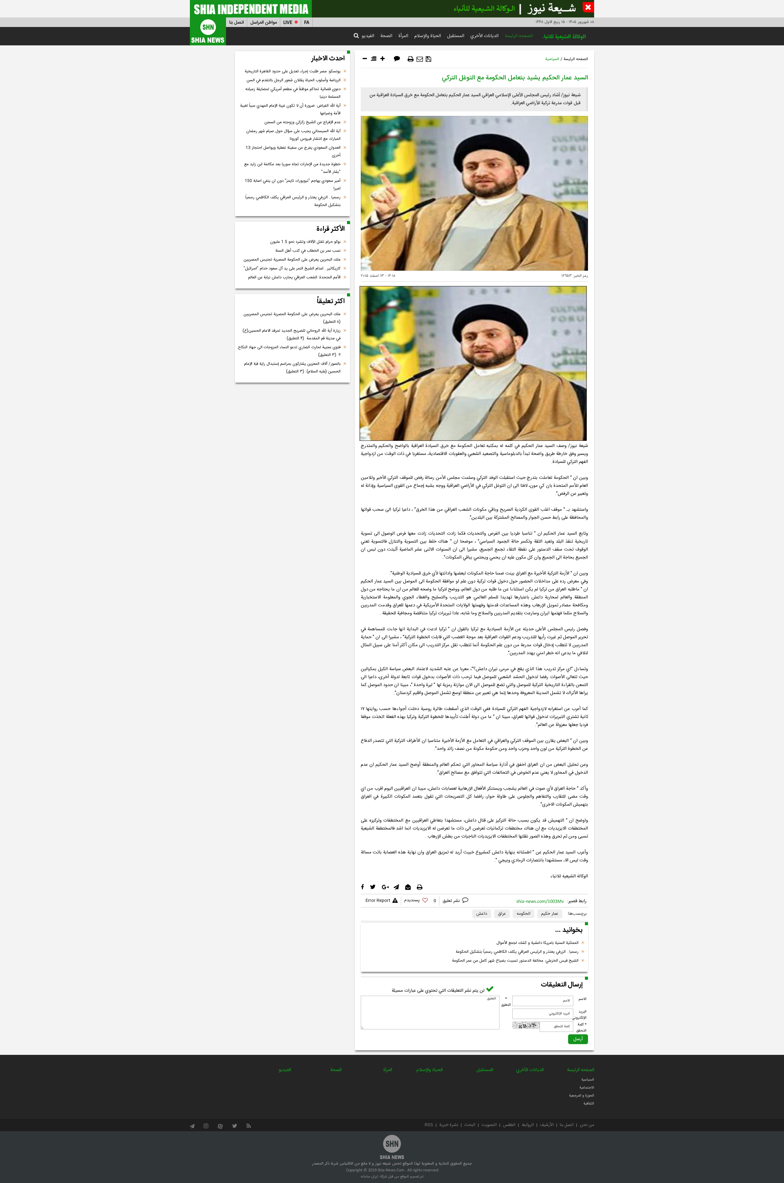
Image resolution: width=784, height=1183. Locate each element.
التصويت (489, 1125)
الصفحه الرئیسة (519, 36)
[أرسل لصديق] (420, 59)
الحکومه (523, 914)
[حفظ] (428, 59)
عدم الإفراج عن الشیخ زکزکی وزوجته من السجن (302, 122)
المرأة (403, 36)
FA (306, 22)
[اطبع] (411, 59)
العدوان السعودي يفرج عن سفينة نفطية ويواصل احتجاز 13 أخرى (293, 151)
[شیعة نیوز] (392, 8)
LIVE (287, 22)
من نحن (587, 1125)
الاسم (582, 999)
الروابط (528, 1125)
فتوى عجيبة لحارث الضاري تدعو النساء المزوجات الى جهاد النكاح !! (289, 351)
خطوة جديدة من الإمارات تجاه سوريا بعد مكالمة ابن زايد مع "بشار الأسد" (292, 168)
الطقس (509, 1125)
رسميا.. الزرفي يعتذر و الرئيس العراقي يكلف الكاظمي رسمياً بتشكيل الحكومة (517, 951)
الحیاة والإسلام (427, 36)
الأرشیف (547, 1125)
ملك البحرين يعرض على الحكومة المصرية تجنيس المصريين (292, 259)
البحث (469, 1125)
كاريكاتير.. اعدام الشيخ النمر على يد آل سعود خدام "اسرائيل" (292, 268)
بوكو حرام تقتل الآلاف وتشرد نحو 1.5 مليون (305, 242)
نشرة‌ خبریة (448, 1125)
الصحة (386, 36)
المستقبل (455, 36)
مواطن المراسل (263, 22)
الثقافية (588, 1104)
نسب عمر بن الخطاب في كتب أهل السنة (308, 250)
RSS (429, 1125)
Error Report (377, 900)
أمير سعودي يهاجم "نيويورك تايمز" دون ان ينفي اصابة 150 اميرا (293, 184)
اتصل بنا (236, 22)
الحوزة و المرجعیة (581, 1096)
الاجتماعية (586, 1088)
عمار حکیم (549, 914)
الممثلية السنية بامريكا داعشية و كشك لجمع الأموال (537, 943)
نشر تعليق (452, 901)
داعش (481, 914)
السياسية (552, 59)
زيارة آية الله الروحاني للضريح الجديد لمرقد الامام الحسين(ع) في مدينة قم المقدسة (292, 334)
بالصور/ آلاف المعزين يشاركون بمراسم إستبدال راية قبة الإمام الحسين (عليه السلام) (292, 368)
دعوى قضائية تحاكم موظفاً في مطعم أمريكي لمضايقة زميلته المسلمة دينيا (293, 93)
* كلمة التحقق (581, 1027)
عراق (502, 914)
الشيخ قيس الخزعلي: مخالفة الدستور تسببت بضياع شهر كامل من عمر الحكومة (515, 960)
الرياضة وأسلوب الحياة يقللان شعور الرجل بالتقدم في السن (294, 80)
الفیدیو (368, 36)
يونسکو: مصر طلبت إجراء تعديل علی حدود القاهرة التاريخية (293, 71)
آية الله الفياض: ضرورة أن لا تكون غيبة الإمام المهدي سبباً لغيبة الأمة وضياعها (290, 109)
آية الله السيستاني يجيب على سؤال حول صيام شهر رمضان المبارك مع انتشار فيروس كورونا (293, 135)
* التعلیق (506, 1002)
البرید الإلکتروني (579, 1015)
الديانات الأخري (484, 36)
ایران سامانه (369, 1176)
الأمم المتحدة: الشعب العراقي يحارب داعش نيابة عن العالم (294, 277)
